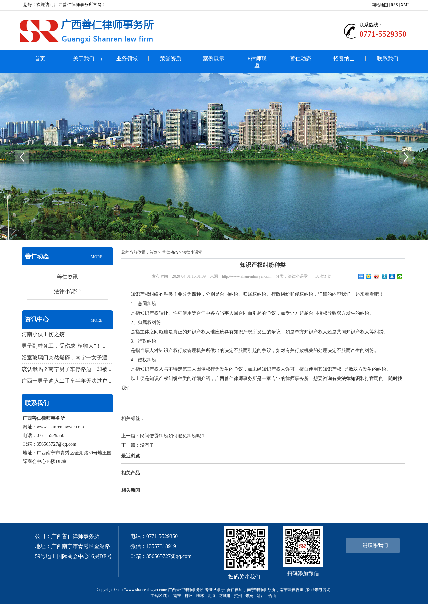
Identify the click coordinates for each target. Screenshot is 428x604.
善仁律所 (235, 589)
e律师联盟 (257, 62)
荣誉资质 (170, 58)
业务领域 (127, 58)
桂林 (200, 595)
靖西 (261, 595)
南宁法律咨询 (292, 589)
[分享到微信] (400, 276)
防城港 (225, 595)
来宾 (249, 595)
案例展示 (213, 58)
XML (405, 5)
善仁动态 (300, 58)
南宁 (177, 595)
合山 (272, 595)
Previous (21, 156)
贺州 (238, 595)
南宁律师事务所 (261, 589)
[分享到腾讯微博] (384, 276)
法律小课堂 (67, 291)
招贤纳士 (344, 58)
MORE (99, 257)
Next (406, 156)
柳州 (189, 595)
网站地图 (380, 5)
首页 (40, 58)
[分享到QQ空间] (369, 276)
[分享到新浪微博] (377, 276)
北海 (211, 595)
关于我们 (83, 58)
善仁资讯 (67, 277)
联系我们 (387, 58)
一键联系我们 (373, 545)
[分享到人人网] (392, 276)
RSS (394, 5)
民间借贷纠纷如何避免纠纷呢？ (173, 435)
